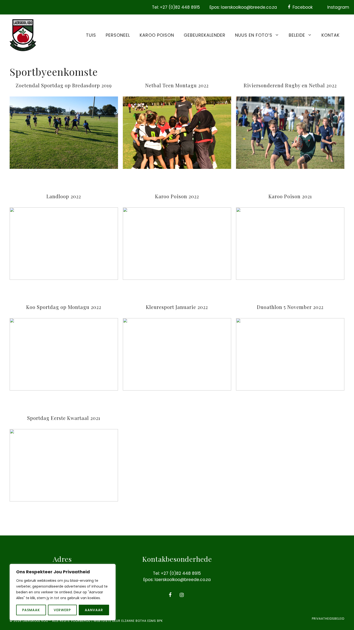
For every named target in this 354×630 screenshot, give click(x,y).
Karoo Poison (157, 35)
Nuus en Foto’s (253, 35)
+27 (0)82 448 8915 (181, 573)
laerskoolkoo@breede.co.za (183, 579)
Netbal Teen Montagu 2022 (177, 85)
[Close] (110, 568)
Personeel (118, 35)
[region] (63, 592)
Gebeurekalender (204, 35)
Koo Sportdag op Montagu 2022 (63, 307)
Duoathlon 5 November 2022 (290, 307)
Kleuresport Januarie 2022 (177, 307)
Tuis (91, 35)
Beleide (297, 35)
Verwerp (62, 610)
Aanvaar (94, 610)
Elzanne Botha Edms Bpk (142, 621)
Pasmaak (31, 610)
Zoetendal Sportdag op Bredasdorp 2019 (64, 85)
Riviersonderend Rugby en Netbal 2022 (290, 85)
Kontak (330, 35)
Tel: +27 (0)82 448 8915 (176, 7)
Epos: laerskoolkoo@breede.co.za (243, 7)
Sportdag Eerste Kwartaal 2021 (63, 418)
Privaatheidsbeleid (328, 618)
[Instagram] (182, 595)
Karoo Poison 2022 (177, 196)
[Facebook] (170, 595)
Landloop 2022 (63, 196)
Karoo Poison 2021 (290, 196)
